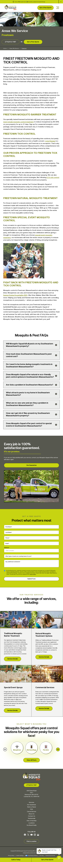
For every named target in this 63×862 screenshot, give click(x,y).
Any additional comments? (12, 561)
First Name (8, 526)
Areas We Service (14, 48)
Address (6, 547)
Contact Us (31, 816)
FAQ (31, 809)
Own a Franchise (31, 820)
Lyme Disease (50, 141)
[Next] (58, 749)
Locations (32, 823)
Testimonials (31, 818)
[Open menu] (57, 8)
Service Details (12, 659)
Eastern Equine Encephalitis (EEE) (15, 295)
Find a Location (31, 841)
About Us (31, 813)
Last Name (8, 532)
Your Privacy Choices (33, 855)
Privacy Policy (33, 574)
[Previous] (5, 749)
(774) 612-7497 (10, 42)
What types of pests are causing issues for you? (18, 556)
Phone (7, 538)
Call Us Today (15, 859)
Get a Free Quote (45, 7)
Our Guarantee (31, 465)
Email (6, 543)
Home (5, 48)
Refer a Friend (31, 807)
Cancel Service (31, 811)
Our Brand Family (31, 825)
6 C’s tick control (53, 177)
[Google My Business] (38, 835)
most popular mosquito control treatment (18, 122)
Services (31, 802)
